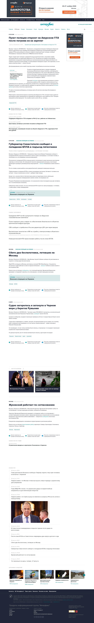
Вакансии (35, 591)
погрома (35, 80)
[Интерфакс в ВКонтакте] (39, 617)
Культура (40, 29)
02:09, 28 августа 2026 (18, 302)
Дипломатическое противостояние (45, 581)
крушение (29, 336)
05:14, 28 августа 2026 (39, 140)
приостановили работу (28, 424)
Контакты (11, 591)
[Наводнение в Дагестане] (77, 578)
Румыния (11, 336)
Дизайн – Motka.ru (72, 617)
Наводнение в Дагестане (75, 581)
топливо (30, 199)
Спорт (35, 29)
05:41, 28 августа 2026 (38, 249)
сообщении (45, 416)
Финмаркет (38, 19)
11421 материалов (14, 583)
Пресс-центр (28, 591)
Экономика (29, 29)
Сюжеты (63, 29)
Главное (11, 29)
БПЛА (18, 199)
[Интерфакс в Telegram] (37, 617)
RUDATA (35, 612)
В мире (23, 29)
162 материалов (74, 583)
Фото (68, 29)
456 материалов (59, 582)
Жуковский (17, 429)
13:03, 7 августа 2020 (19, 34)
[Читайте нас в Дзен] (35, 617)
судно (24, 336)
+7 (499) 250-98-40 (46, 601)
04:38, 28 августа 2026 (18, 401)
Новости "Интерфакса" (38, 610)
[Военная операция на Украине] (16, 578)
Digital (52, 29)
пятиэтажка (23, 199)
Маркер (10, 614)
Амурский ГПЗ (12, 103)
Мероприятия (52, 591)
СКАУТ (10, 612)
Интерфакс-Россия (30, 19)
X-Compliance (12, 611)
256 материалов (44, 583)
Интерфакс (47, 24)
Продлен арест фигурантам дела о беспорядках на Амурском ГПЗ (40, 44)
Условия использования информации (76, 614)
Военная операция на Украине (25, 140)
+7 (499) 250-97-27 (56, 601)
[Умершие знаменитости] (62, 578)
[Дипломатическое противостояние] (47, 578)
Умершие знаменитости (61, 580)
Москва (47, 29)
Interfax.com (22, 19)
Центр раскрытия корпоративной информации (43, 614)
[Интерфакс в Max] (43, 617)
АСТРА (10, 615)
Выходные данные (72, 616)
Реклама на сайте (43, 591)
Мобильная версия (5, 19)
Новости (57, 29)
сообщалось (25, 270)
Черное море (18, 336)
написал (41, 163)
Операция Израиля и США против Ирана (31, 581)
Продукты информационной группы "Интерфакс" (29, 605)
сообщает (36, 313)
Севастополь (12, 199)
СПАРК (10, 610)
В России (17, 29)
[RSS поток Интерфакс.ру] (41, 617)
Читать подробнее (16, 76)
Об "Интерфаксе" (15, 19)
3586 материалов (29, 584)
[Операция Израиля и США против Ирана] (32, 579)
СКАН (35, 611)
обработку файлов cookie (68, 599)
